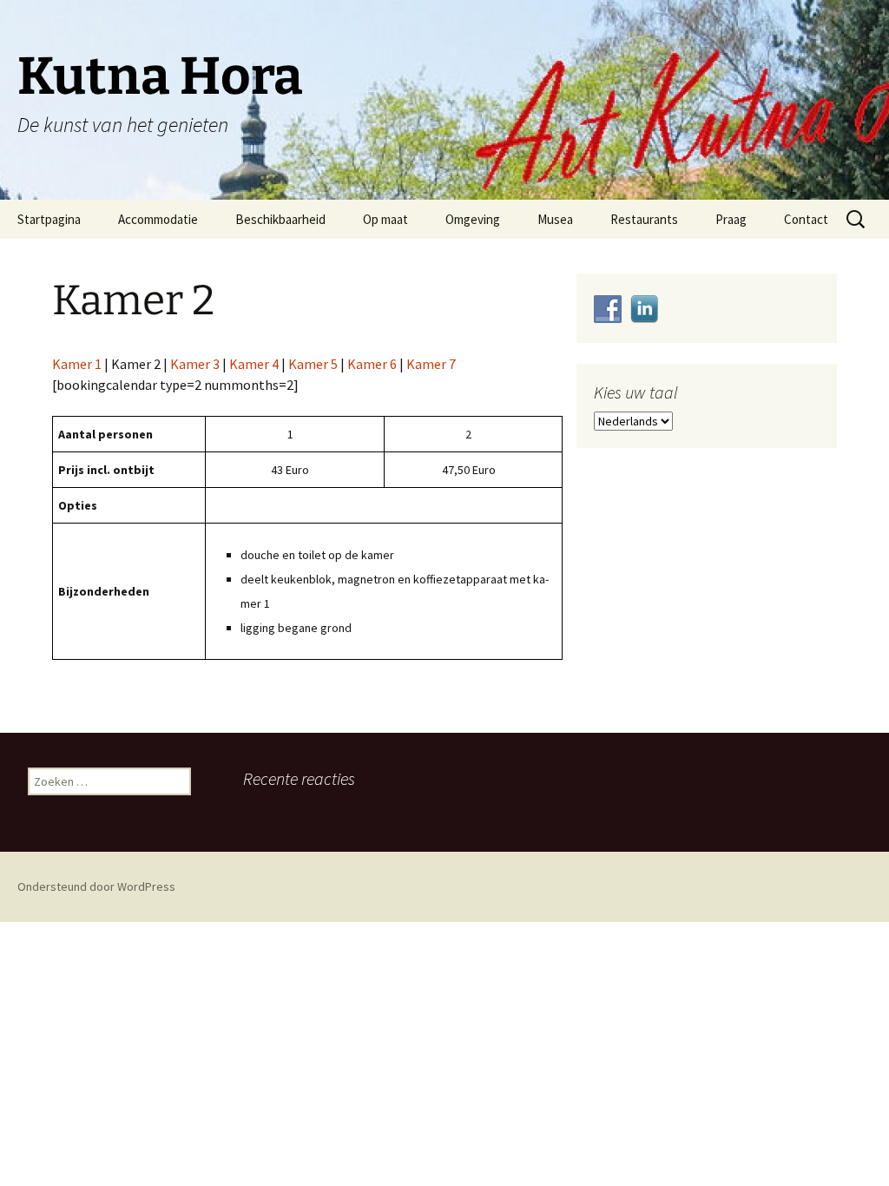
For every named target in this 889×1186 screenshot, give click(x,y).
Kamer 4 (254, 363)
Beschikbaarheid (280, 219)
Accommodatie (158, 219)
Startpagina (49, 219)
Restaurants (644, 219)
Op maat (385, 219)
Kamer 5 (313, 363)
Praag (731, 219)
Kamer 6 (372, 363)
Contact (806, 219)
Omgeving (472, 219)
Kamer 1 (77, 363)
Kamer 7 (431, 363)
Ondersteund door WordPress (96, 886)
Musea (555, 219)
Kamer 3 (195, 363)
